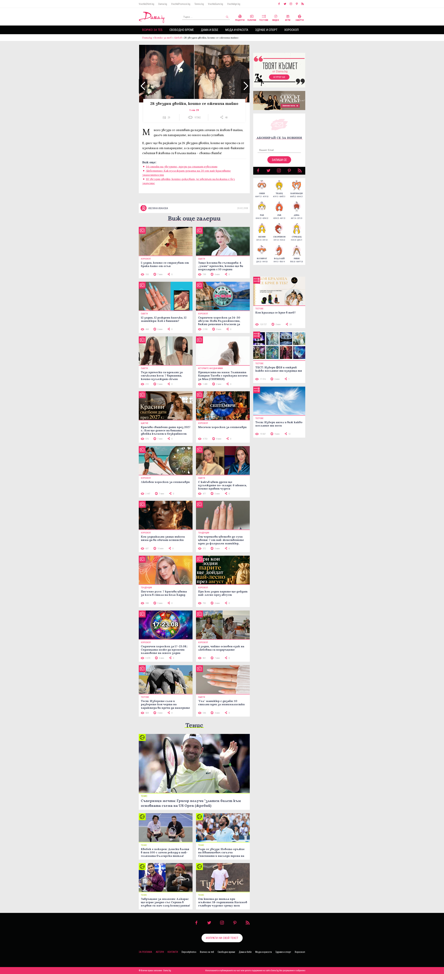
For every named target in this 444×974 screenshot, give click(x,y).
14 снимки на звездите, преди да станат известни (181, 166)
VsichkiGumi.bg (215, 4)
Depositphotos (189, 952)
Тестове (263, 20)
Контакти (173, 952)
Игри (287, 20)
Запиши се (279, 160)
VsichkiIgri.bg (233, 4)
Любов (178, 37)
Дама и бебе (209, 30)
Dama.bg (162, 4)
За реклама (145, 952)
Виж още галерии (194, 218)
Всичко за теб (152, 30)
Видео (275, 20)
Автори (160, 952)
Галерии (251, 20)
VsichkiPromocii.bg (180, 4)
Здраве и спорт (266, 30)
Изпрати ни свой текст (222, 938)
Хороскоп (291, 30)
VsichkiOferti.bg (146, 4)
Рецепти (240, 20)
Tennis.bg (199, 4)
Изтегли (279, 77)
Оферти (300, 20)
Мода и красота (236, 30)
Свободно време (181, 30)
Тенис (194, 725)
